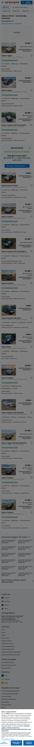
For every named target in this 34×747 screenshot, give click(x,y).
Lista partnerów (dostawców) (7, 739)
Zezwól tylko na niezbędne (16, 742)
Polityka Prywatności (13, 727)
